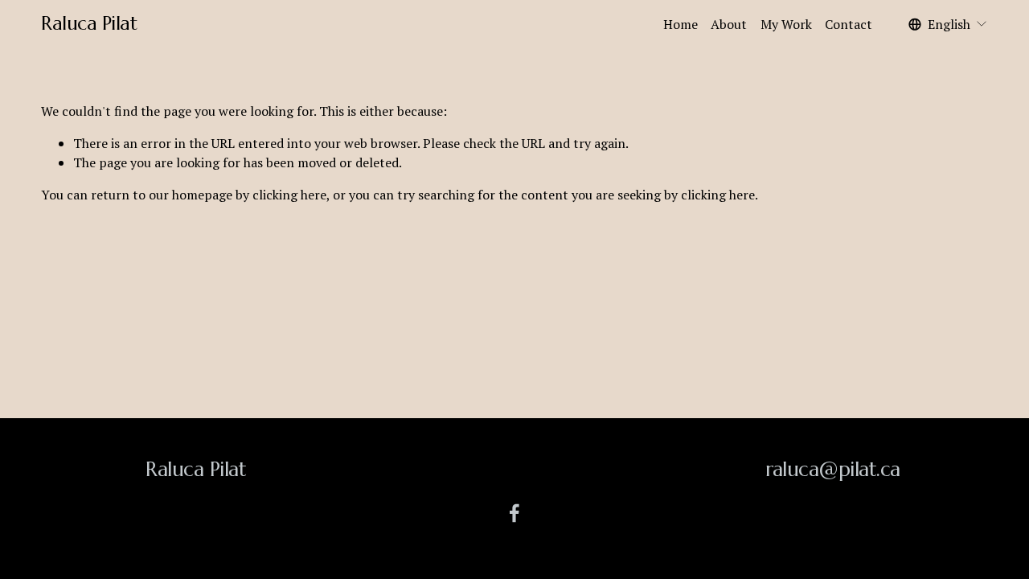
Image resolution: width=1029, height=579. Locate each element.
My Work (786, 24)
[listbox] (948, 24)
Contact (848, 24)
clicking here (289, 194)
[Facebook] (514, 513)
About (729, 24)
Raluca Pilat (89, 23)
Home (680, 24)
